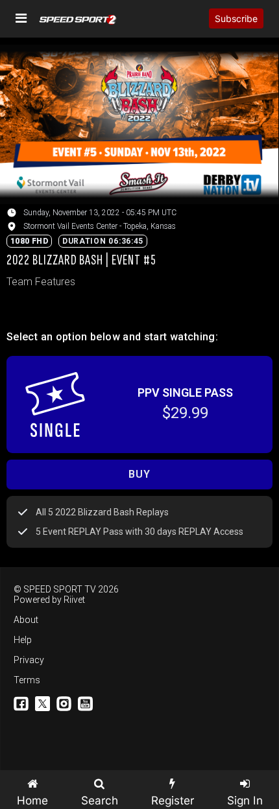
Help (23, 640)
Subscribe (236, 18)
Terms (27, 680)
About (26, 620)
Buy (139, 474)
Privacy (29, 660)
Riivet (74, 599)
